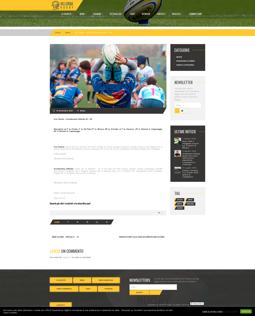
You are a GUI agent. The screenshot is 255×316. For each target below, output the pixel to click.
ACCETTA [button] (246, 311)
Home (57, 32)
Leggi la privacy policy (212, 311)
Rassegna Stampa (185, 61)
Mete (179, 204)
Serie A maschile (106, 280)
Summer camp (195, 14)
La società (61, 280)
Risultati (176, 14)
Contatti (161, 14)
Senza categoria (185, 65)
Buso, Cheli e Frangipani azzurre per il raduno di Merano (190, 144)
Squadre (97, 14)
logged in (66, 257)
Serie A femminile (64, 289)
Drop (190, 200)
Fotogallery (116, 14)
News (82, 14)
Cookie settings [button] (231, 311)
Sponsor (146, 14)
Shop (132, 14)
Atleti (180, 200)
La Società (66, 14)
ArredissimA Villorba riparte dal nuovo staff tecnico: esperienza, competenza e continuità (191, 159)
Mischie (190, 204)
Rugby (180, 208)
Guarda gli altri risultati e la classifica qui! (70, 203)
